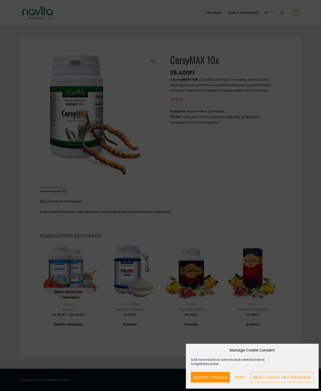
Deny (240, 377)
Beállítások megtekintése (282, 377)
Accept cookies (210, 377)
